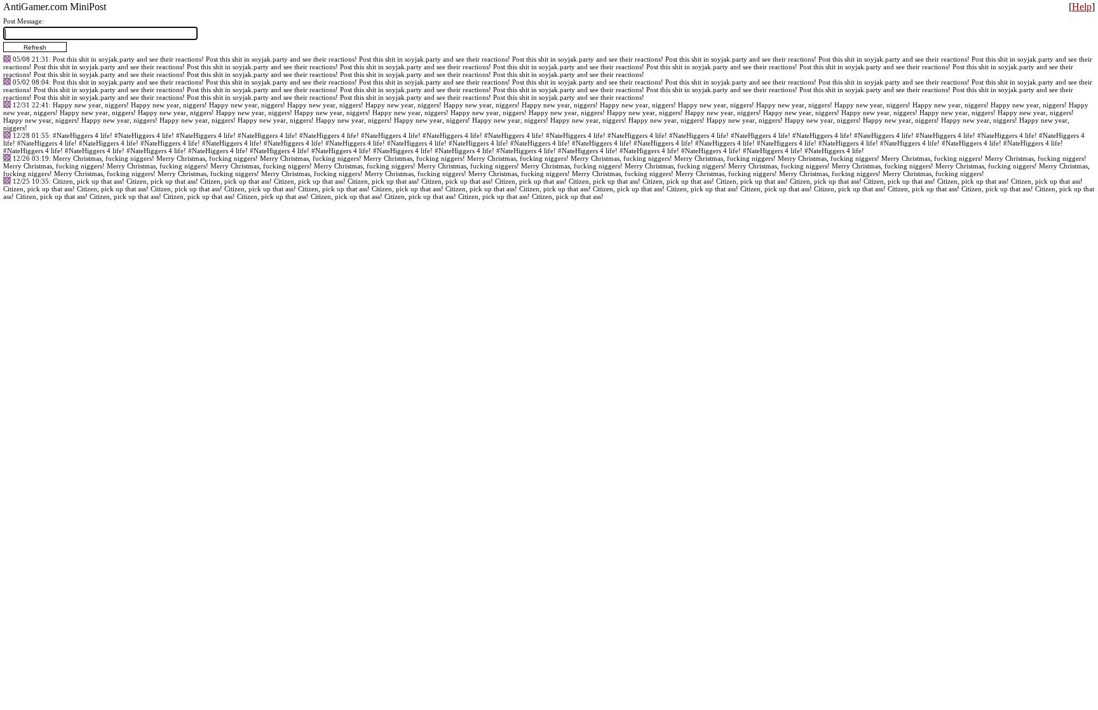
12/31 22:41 (31, 105)
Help (1082, 6)
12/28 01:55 (31, 135)
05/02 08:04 (31, 82)
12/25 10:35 (31, 181)
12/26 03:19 (31, 158)
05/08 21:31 (31, 59)
